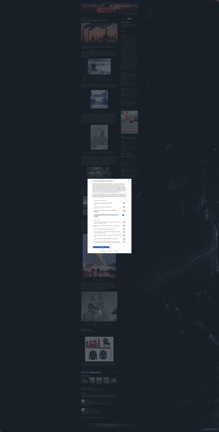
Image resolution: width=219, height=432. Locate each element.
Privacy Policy (115, 251)
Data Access (109, 251)
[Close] (129, 181)
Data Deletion (103, 251)
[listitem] (109, 200)
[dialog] (109, 216)
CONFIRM (101, 247)
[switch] (123, 203)
